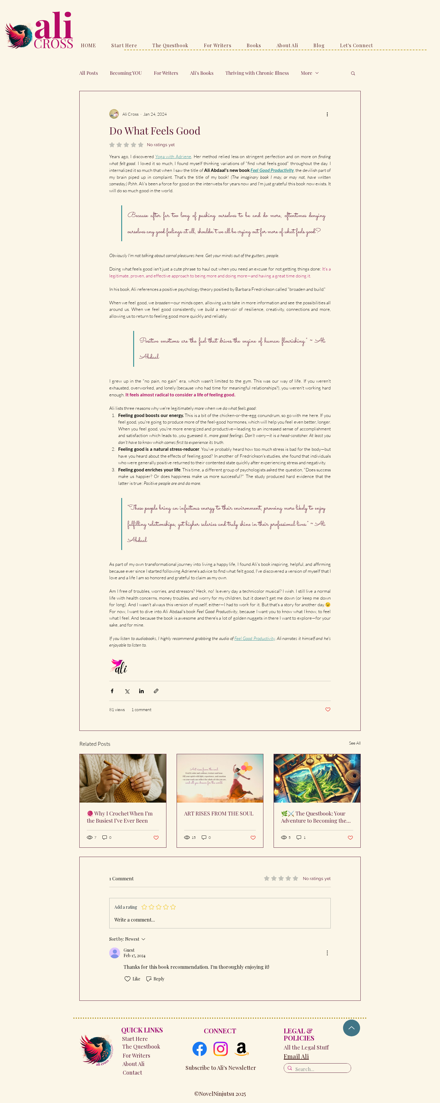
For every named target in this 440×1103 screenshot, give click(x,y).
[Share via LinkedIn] (141, 691)
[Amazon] (241, 1048)
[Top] (351, 1028)
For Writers (166, 73)
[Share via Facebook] (112, 691)
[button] (353, 73)
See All (355, 742)
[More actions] (327, 113)
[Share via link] (156, 691)
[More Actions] (327, 953)
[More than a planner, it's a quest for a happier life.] (317, 778)
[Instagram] (220, 1048)
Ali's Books (201, 73)
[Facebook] (199, 1048)
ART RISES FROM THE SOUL (219, 813)
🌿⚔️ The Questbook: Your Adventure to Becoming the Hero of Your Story (313, 817)
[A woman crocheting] (123, 778)
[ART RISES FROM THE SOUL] (220, 778)
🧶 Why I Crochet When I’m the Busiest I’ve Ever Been (120, 817)
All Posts (88, 73)
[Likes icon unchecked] (127, 979)
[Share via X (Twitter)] (127, 691)
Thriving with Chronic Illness (257, 73)
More (306, 73)
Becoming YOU (126, 73)
